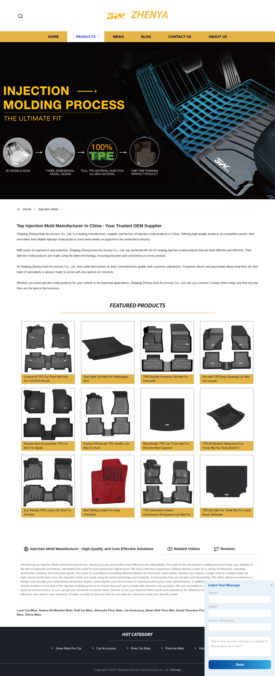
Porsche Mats (174, 648)
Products (86, 37)
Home (53, 37)
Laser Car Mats (27, 610)
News (118, 37)
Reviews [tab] (227, 549)
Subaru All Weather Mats (55, 610)
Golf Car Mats (83, 610)
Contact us (179, 37)
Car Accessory (134, 610)
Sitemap (175, 669)
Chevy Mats (33, 614)
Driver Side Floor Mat (160, 610)
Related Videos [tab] (187, 549)
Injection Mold (48, 209)
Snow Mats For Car (69, 648)
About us (218, 37)
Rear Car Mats (141, 648)
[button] (20, 16)
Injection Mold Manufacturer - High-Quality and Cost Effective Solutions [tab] (91, 549)
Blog (146, 37)
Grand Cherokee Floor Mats (195, 610)
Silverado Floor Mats (108, 610)
